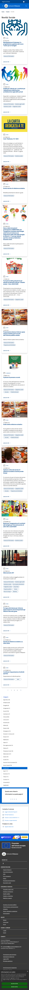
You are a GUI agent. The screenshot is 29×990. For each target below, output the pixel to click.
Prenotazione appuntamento (9, 954)
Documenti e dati (7, 883)
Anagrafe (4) (6, 705)
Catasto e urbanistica (8, 896)
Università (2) (6, 782)
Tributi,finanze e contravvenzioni (10, 907)
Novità (7, 11)
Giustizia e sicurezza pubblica (9, 905)
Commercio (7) (6, 714)
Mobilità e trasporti (7, 898)
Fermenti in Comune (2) (8, 734)
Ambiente (5, 909)
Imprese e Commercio (8, 891)
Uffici (4, 874)
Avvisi (7, 38)
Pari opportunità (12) (8, 745)
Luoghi (4, 930)
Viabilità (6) (5, 785)
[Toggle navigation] (3, 6)
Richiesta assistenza (7, 961)
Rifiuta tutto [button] (14, 986)
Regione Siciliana (6, 1)
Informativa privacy (7, 970)
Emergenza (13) (6, 731)
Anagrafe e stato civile (8, 889)
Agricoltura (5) (6, 700)
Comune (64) (6, 717)
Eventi (4, 933)
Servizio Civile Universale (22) (10, 762)
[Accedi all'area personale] (23, 1)
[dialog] (14, 980)
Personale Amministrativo (9, 880)
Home (3, 11)
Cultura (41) (6, 719)
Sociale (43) (6, 768)
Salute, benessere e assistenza (10, 911)
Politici (4, 878)
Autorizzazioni (6, 913)
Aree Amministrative (8, 872)
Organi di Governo (7, 870)
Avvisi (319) (6, 711)
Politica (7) (5, 748)
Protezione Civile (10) (8, 751)
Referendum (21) (7, 754)
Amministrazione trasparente (10, 967)
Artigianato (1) (6, 708)
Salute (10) (5, 757)
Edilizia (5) (5, 725)
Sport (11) (5, 771)
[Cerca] (26, 6)
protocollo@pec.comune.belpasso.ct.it (12, 947)
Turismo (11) (6, 779)
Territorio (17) (6, 774)
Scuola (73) (5, 759)
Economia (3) (6, 722)
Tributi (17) (5, 777)
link (1, 980)
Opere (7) (5, 742)
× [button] (27, 971)
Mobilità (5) (5, 739)
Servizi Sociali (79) (7, 765)
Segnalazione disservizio (8, 957)
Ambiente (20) (6, 702)
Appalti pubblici (6, 894)
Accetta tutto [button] (14, 983)
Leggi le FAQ (6, 959)
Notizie (4, 920)
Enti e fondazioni (7, 876)
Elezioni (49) (6, 728)
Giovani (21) (6, 737)
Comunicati (8, 373)
